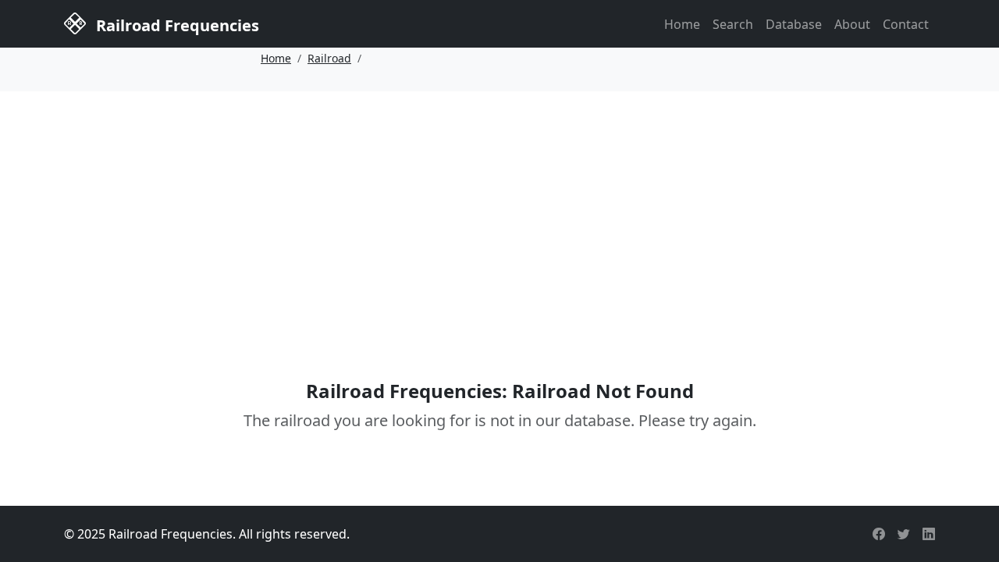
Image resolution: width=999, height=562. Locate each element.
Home (682, 24)
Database (794, 24)
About (852, 24)
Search (733, 24)
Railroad (329, 58)
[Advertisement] (499, 213)
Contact (906, 24)
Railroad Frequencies (175, 25)
